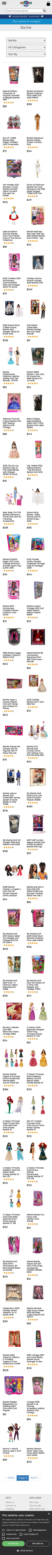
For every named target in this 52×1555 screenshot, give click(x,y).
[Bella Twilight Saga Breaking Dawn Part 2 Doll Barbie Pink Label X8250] (38, 402)
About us (10, 1502)
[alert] (26, 1533)
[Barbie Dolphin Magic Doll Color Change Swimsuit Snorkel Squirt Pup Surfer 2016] (14, 543)
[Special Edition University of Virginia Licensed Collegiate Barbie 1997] (14, 75)
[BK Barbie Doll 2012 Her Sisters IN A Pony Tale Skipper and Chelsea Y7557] (38, 964)
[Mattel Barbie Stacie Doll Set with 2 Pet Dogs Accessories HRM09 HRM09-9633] (38, 1245)
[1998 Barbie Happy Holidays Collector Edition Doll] (14, 637)
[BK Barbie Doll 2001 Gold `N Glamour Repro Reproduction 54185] (14, 964)
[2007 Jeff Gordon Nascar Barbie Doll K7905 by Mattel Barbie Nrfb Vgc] (38, 824)
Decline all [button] (38, 1543)
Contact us (11, 1505)
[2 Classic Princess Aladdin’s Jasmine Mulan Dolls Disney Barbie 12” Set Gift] (14, 1151)
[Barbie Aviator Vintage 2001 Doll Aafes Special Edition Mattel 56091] (38, 590)
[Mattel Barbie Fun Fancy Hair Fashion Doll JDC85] (38, 1198)
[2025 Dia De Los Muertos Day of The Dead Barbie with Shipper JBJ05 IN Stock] (14, 449)
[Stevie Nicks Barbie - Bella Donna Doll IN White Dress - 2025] (38, 496)
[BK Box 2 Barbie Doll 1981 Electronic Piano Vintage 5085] (14, 1011)
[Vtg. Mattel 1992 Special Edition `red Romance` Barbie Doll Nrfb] (38, 449)
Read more (25, 1525)
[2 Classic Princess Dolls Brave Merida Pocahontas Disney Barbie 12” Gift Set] (38, 1151)
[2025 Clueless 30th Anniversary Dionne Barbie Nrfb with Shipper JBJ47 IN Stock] (14, 262)
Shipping (10, 1509)
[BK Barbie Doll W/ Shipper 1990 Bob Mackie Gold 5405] (14, 824)
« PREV (10, 1477)
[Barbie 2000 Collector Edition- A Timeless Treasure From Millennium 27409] (14, 1339)
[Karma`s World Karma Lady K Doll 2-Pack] (14, 1432)
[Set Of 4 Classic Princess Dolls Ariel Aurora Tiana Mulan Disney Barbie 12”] (38, 1105)
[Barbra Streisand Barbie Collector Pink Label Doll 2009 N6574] (38, 75)
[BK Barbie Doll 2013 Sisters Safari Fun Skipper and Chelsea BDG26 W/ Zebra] (14, 917)
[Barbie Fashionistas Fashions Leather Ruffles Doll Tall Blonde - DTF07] (14, 356)
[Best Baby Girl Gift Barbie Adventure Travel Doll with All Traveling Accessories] (14, 496)
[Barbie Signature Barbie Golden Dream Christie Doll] (38, 122)
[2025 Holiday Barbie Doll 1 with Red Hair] (38, 683)
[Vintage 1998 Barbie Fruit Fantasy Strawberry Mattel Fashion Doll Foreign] (38, 1386)
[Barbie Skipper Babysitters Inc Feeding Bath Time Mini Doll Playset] (14, 1386)
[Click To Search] (44, 11)
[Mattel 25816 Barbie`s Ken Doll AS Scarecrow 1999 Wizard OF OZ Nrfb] (38, 356)
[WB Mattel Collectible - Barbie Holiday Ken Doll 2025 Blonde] (38, 309)
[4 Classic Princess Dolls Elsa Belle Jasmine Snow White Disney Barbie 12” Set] (14, 1198)
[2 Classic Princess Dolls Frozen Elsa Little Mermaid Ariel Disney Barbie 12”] (14, 1105)
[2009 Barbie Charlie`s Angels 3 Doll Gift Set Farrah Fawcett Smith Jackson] (14, 871)
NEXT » (35, 1477)
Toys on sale (35, 1505)
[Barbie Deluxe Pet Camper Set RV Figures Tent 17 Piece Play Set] (14, 730)
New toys (34, 1502)
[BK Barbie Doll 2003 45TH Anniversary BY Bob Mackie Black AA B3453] (14, 1245)
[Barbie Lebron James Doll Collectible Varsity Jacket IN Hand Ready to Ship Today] (14, 777)
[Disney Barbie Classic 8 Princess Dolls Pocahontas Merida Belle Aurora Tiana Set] (14, 1058)
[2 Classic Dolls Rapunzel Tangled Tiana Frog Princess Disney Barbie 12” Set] (38, 1011)
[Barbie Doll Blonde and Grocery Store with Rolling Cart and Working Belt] (38, 730)
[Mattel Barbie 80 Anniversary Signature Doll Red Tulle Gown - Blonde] (38, 637)
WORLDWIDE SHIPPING (26, 16)
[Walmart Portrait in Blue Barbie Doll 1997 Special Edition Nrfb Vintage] (14, 402)
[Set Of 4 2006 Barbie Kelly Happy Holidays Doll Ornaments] (14, 122)
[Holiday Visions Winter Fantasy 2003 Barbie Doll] (38, 262)
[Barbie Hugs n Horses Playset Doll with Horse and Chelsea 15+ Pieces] (14, 683)
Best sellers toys (37, 1509)
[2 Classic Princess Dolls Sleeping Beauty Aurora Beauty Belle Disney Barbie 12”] (38, 1058)
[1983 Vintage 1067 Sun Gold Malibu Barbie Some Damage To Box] (38, 1339)
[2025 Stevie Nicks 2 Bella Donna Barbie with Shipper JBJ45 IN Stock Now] (14, 309)
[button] (4, 3)
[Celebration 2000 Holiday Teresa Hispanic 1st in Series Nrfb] (14, 1292)
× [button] (49, 1514)
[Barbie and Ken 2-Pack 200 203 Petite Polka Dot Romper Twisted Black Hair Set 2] (38, 871)
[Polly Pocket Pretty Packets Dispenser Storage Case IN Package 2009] (38, 543)
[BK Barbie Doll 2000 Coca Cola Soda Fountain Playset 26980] (38, 777)
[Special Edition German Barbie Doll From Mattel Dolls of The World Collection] (14, 215)
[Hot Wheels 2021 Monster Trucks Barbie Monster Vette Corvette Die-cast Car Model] (14, 168)
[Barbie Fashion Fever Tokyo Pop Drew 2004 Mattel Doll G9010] (38, 1432)
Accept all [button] (13, 1543)
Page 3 (22, 1477)
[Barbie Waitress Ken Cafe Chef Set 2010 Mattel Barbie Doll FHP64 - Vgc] (38, 215)
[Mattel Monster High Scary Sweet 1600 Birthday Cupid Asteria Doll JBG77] (38, 1292)
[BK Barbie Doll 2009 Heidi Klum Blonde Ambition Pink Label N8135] (38, 917)
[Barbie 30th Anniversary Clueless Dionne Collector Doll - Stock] (14, 590)
